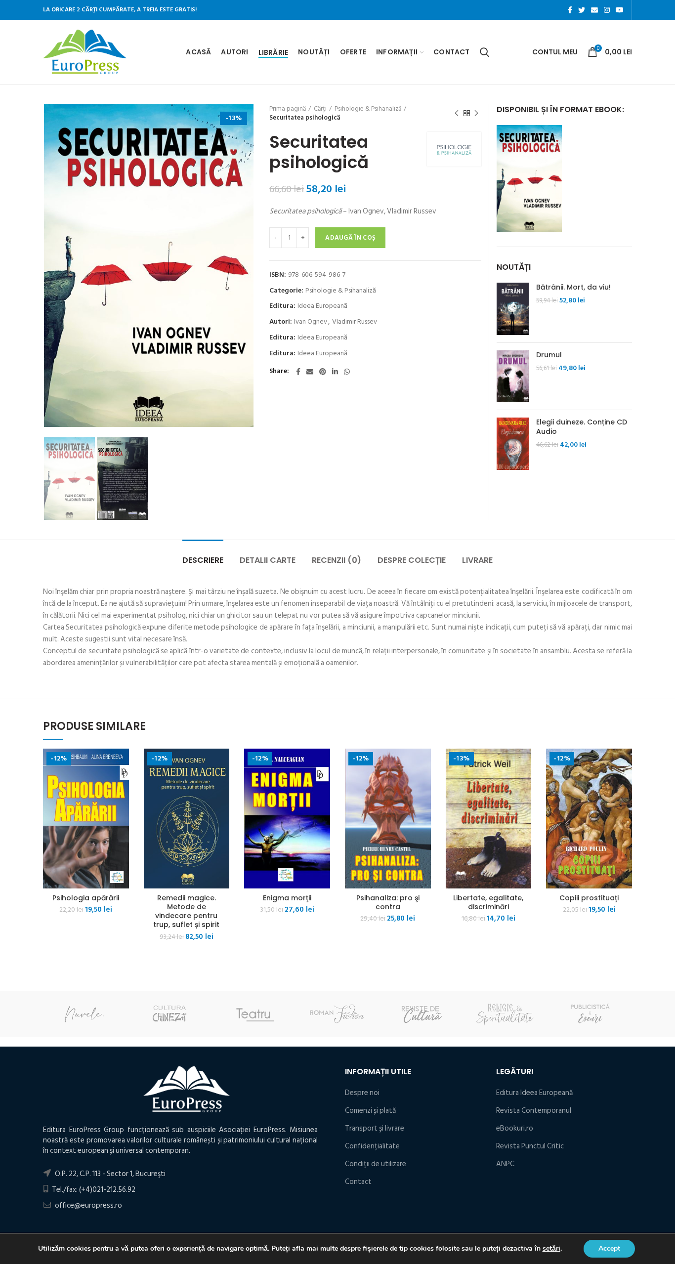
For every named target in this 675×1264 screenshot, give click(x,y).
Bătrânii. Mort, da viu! (573, 287)
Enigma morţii (287, 897)
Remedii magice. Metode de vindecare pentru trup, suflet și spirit (186, 911)
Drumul (549, 354)
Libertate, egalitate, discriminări (488, 902)
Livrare (477, 560)
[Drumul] (513, 376)
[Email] (594, 9)
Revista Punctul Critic (530, 1146)
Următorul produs (476, 113)
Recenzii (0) (336, 560)
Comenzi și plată (370, 1110)
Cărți (320, 108)
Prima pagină (287, 108)
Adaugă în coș (350, 237)
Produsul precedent (457, 113)
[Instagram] (607, 9)
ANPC (505, 1164)
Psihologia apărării (85, 897)
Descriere (202, 560)
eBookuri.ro (514, 1128)
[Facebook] (570, 9)
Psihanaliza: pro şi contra (388, 902)
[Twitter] (581, 9)
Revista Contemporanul (533, 1110)
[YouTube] (620, 9)
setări (551, 1248)
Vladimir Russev (354, 322)
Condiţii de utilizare (375, 1164)
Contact (358, 1182)
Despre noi (362, 1093)
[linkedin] (335, 371)
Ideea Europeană (322, 306)
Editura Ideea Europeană (534, 1093)
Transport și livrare (374, 1128)
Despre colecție (412, 560)
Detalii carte (267, 560)
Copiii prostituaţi (589, 897)
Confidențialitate (372, 1146)
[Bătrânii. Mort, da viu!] (513, 309)
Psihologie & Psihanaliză (368, 108)
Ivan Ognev (310, 322)
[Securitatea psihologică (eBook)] (529, 178)
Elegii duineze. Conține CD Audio (581, 426)
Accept (609, 1248)
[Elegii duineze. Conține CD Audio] (513, 444)
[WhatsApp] (347, 371)
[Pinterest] (322, 371)
